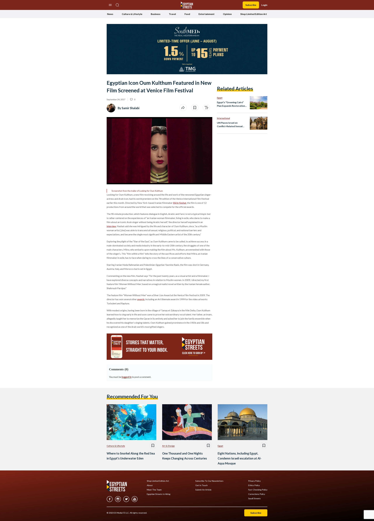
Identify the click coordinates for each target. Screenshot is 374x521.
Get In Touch (201, 485)
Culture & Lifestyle (132, 14)
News (110, 14)
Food (187, 14)
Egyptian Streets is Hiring (158, 494)
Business (155, 14)
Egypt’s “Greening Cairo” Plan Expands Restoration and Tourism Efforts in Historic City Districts (231, 104)
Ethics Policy (254, 485)
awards (140, 299)
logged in (126, 376)
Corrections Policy (256, 494)
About (150, 485)
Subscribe (250, 5)
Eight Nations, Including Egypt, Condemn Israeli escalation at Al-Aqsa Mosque (239, 458)
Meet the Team (154, 490)
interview (111, 226)
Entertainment (206, 14)
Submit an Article (203, 490)
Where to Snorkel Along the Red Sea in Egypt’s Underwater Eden (131, 456)
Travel (172, 14)
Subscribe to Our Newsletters (209, 481)
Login (264, 5)
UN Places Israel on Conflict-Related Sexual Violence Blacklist (230, 124)
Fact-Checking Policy (257, 490)
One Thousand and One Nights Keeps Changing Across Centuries (184, 456)
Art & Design (168, 446)
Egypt (220, 97)
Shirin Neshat (179, 202)
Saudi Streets (254, 498)
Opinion (227, 14)
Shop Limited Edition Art (253, 14)
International (223, 118)
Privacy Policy (254, 481)
